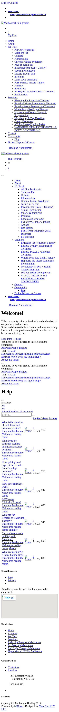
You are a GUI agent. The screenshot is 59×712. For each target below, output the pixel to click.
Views (44, 418)
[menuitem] (11, 40)
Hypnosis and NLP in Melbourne (25, 651)
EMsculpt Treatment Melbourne (24, 642)
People (15, 347)
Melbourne (7, 353)
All (3, 405)
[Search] (33, 415)
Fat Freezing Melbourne (20, 645)
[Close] (2, 175)
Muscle (12, 548)
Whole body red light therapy (25, 356)
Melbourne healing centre (26, 353)
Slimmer (13, 529)
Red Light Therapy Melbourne (24, 648)
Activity (53, 418)
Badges (23, 347)
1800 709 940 (15, 159)
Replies (37, 418)
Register (17, 338)
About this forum (10, 359)
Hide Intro (6, 338)
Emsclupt (45, 353)
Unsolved (14, 411)
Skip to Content (9, 2)
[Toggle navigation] (9, 162)
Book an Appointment (20, 147)
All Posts (6, 347)
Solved (5, 411)
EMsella (5, 356)
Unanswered (26, 411)
